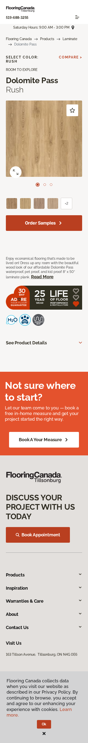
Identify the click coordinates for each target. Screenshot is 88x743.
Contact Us (17, 627)
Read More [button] (42, 276)
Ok (44, 724)
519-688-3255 (17, 18)
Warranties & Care (25, 601)
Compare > (70, 57)
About (12, 614)
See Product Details (26, 342)
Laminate (70, 39)
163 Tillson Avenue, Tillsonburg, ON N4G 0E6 (41, 654)
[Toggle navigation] (77, 17)
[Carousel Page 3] (51, 184)
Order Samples (40, 222)
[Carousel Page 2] (45, 184)
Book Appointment (41, 534)
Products (47, 39)
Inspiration (17, 588)
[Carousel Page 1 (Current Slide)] (38, 185)
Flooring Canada (19, 39)
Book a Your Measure (40, 439)
